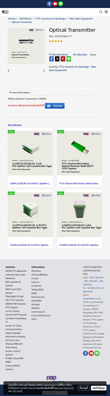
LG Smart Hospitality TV (16, 320)
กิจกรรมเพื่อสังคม (39, 275)
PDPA (34, 293)
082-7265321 (91, 281)
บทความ (35, 282)
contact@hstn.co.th (92, 298)
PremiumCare (38, 297)
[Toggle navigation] (106, 12)
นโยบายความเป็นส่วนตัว (64, 388)
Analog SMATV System (13, 367)
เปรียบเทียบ (81, 54)
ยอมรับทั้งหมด (99, 388)
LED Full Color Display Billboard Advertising (14, 343)
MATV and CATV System (13, 291)
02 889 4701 (94, 288)
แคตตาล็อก (36, 301)
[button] (100, 12)
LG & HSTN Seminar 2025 (41, 317)
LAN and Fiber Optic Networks (15, 276)
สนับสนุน (35, 304)
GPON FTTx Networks (16, 271)
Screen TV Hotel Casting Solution (14, 327)
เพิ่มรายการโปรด (59, 54)
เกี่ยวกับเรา (36, 271)
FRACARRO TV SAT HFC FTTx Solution (15, 298)
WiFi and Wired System (13, 283)
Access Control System (13, 353)
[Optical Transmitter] (26, 46)
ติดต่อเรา (35, 308)
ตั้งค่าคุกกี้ (83, 388)
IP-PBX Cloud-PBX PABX (14, 360)
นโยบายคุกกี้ (17, 391)
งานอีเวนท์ (36, 286)
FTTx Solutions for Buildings (74, 66)
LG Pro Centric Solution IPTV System (16, 313)
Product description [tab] (19, 92)
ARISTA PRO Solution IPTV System (16, 305)
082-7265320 (96, 277)
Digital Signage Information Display (15, 334)
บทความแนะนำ (38, 312)
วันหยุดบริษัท (37, 289)
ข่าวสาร (35, 278)
